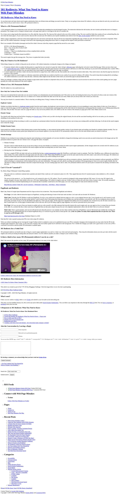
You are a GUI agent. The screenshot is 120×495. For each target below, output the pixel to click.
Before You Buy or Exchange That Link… (19, 431)
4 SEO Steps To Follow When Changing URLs (14, 282)
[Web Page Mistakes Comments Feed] (20, 390)
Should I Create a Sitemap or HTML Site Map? (21, 438)
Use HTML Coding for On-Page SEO (18, 436)
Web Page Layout (16, 483)
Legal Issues (11, 461)
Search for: (4, 371)
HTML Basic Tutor (11, 488)
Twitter (29, 299)
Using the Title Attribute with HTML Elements (21, 422)
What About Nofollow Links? (16, 420)
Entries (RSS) (29, 493)
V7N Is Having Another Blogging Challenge (20, 441)
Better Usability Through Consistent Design (20, 428)
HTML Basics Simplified (25, 488)
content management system (52, 153)
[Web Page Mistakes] (7, 2)
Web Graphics (15, 480)
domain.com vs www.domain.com (13, 319)
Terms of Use (11, 411)
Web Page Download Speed (19, 482)
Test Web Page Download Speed (17, 450)
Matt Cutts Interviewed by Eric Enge (14, 216)
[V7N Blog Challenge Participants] (11, 290)
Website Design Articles (14, 469)
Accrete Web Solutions (17, 491)
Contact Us (11, 410)
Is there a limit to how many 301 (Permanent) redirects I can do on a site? (21, 275)
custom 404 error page (13, 68)
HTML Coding (15, 474)
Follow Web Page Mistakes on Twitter (18, 401)
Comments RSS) (40, 493)
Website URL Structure (14, 427)
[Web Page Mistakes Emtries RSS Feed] (19, 388)
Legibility (14, 475)
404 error (69, 67)
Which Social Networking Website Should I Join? (21, 439)
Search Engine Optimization (50, 302)
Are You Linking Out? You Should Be (12, 363)
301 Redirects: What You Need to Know (24, 9)
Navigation (18, 5)
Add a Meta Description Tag (16, 430)
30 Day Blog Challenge (10, 315)
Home (3, 488)
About (9, 408)
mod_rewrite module (84, 35)
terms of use (42, 357)
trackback (3, 304)
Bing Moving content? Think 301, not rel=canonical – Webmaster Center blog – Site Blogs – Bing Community (35, 184)
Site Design (14, 477)
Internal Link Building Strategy (16, 447)
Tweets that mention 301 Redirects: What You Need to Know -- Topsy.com (25, 316)
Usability (13, 479)
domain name (38, 116)
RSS (17, 299)
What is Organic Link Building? (10, 365)
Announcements (12, 460)
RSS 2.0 (92, 302)
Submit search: (5, 374)
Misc (9, 463)
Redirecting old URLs (10, 321)
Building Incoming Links (15, 425)
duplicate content (25, 106)
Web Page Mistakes (12, 12)
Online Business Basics (14, 464)
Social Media (11, 467)
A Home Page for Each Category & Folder (19, 424)
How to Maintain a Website (15, 449)
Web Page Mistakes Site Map (16, 413)
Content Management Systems (19, 471)
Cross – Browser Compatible (19, 472)
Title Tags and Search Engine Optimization (20, 433)
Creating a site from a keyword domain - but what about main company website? (26, 323)
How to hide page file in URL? (13, 318)
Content (7, 5)
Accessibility (11, 458)
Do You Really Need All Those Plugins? (19, 435)
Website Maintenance (14, 485)
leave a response (107, 302)
